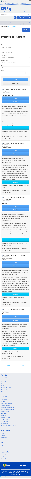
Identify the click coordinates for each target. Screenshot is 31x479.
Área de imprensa (27, 24)
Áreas (2, 65)
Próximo (22, 365)
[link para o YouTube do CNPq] (15, 17)
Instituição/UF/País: (7, 131)
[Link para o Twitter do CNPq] (23, 17)
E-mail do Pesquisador (19, 24)
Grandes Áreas (4, 60)
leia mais (15, 128)
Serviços (29, 22)
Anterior (8, 365)
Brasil (4, 1)
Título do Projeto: (6, 106)
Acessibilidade (8, 3)
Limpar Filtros (15, 83)
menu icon (30, 1)
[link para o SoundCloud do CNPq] (18, 17)
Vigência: (4, 136)
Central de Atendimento (22, 22)
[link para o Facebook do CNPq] (20, 17)
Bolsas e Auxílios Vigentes (14, 26)
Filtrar (15, 79)
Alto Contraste (15, 3)
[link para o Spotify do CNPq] (26, 17)
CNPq (9, 26)
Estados (3, 50)
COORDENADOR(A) (6, 92)
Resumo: (4, 111)
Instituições (4, 55)
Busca (2, 70)
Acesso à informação (13, 1)
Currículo (15, 102)
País (2, 45)
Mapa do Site (23, 3)
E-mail (15, 98)
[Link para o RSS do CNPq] (29, 17)
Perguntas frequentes (13, 22)
